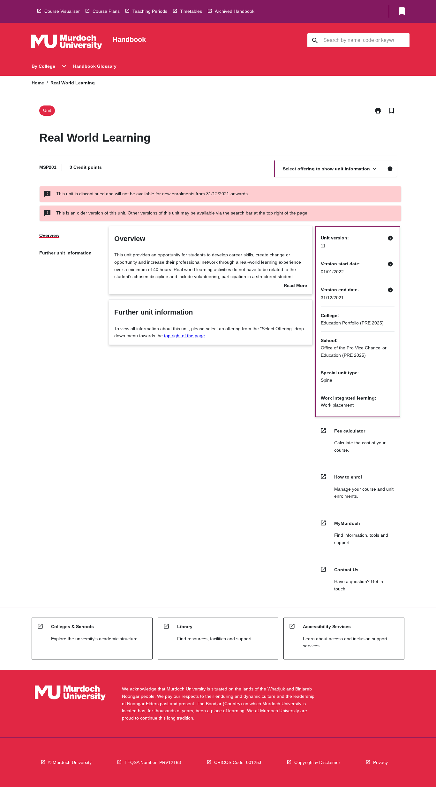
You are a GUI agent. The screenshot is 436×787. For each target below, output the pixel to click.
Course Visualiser (62, 11)
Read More (295, 286)
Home (38, 82)
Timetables (191, 11)
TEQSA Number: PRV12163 (152, 762)
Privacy (380, 762)
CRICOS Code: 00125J (237, 762)
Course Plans (106, 11)
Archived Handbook (234, 11)
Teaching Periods (149, 11)
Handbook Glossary (95, 66)
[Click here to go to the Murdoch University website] (66, 43)
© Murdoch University (70, 762)
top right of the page (184, 335)
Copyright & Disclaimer (317, 762)
